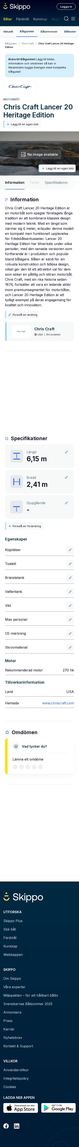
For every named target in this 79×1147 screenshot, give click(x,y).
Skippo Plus (13, 921)
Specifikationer (56, 182)
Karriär (9, 1029)
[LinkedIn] (16, 1126)
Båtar (7, 19)
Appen (56, 19)
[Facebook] (6, 1126)
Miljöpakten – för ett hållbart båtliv (30, 995)
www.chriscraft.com (58, 703)
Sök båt (9, 929)
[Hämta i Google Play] (58, 1108)
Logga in (66, 6)
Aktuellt (8, 31)
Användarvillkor (16, 1070)
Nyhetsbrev (12, 1037)
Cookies (9, 1087)
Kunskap (40, 19)
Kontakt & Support (18, 1046)
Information (14, 182)
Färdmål (22, 19)
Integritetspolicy (16, 1078)
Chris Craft (27, 43)
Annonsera (12, 1012)
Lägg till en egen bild (24, 124)
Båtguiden (27, 31)
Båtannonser (49, 31)
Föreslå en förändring (27, 526)
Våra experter (14, 987)
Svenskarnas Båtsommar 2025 (27, 1004)
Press (7, 1021)
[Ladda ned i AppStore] (20, 1108)
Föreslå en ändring (25, 314)
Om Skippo (12, 978)
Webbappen (13, 954)
